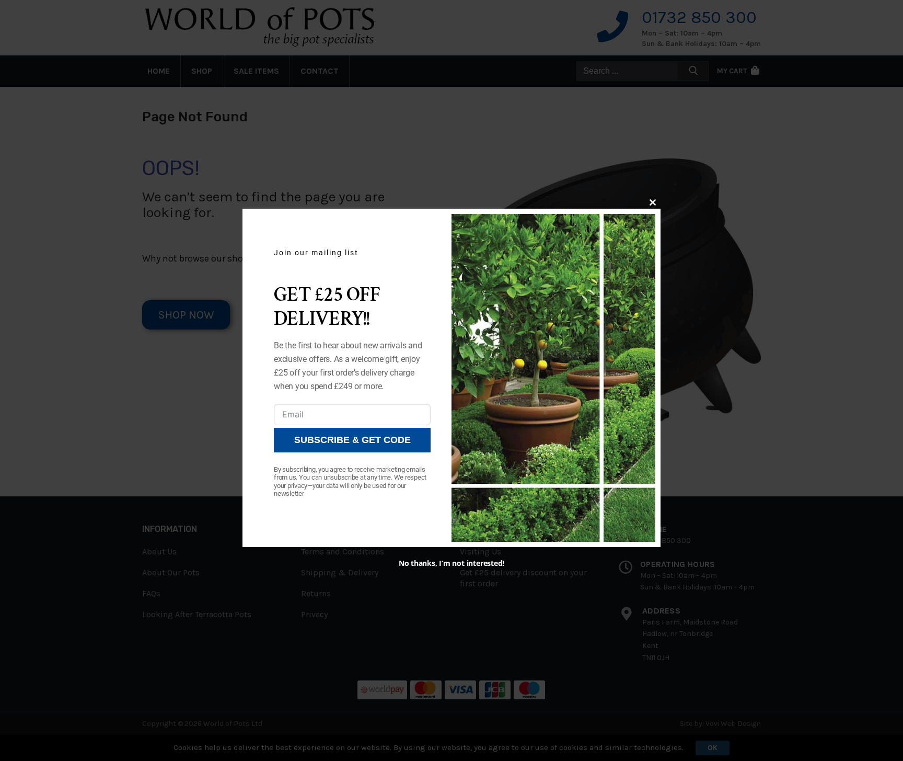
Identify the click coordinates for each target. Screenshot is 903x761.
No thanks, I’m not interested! (451, 563)
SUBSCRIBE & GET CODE (352, 440)
